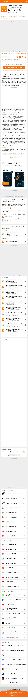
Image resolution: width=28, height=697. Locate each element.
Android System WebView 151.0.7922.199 (11, 618)
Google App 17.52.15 (10, 627)
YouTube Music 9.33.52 (11, 531)
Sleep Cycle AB (13, 12)
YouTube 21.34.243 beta (11, 563)
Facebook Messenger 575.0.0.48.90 (13, 599)
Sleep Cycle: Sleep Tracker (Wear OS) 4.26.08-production (14, 280)
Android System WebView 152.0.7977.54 (11, 609)
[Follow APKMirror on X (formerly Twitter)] (4, 452)
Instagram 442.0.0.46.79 (11, 553)
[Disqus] (14, 393)
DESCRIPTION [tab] (11, 53)
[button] (17, 57)
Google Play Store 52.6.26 (11, 517)
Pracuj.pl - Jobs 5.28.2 (10, 673)
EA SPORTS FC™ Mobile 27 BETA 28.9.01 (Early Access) (13, 595)
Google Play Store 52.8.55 (11, 526)
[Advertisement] (14, 36)
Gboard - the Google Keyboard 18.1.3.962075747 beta (12, 632)
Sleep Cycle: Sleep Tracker (11, 241)
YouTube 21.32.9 (9, 581)
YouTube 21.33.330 (10, 604)
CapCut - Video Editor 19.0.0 (12, 503)
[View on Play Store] (20, 57)
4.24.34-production (7, 216)
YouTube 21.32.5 (9, 522)
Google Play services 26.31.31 (12, 572)
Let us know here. (17, 689)
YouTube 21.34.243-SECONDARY (13, 577)
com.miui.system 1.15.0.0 (11, 558)
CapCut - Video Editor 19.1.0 (12, 498)
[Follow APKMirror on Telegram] (17, 452)
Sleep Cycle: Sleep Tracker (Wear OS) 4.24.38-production (14, 297)
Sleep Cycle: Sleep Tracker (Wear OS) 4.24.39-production (14, 291)
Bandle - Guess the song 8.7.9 (12, 669)
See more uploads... (14, 334)
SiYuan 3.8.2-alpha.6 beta (11, 655)
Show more (13, 157)
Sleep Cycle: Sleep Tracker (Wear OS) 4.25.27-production (14, 286)
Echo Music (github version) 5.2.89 (13, 508)
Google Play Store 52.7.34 (11, 512)
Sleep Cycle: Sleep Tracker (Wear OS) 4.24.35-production (14, 313)
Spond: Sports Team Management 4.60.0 (15, 650)
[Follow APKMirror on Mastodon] (10, 452)
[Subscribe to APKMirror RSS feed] (24, 452)
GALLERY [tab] (17, 53)
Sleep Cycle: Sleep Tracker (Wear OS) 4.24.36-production (14, 308)
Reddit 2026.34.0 (9, 567)
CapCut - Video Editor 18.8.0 (12, 494)
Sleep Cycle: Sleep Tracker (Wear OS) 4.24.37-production (14, 302)
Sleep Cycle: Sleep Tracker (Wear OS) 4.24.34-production (14, 319)
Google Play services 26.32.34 (12, 586)
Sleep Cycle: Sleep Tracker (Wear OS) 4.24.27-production (14, 330)
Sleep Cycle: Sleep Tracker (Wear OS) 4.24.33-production (14, 324)
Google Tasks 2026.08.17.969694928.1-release (16, 659)
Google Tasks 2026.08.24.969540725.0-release (16, 664)
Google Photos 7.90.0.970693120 (13, 613)
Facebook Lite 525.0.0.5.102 (12, 637)
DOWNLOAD (23, 53)
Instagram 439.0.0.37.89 (11, 536)
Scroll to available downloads (15, 67)
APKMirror (5, 1)
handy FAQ (4, 205)
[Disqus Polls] (14, 358)
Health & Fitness (6, 57)
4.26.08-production (18, 165)
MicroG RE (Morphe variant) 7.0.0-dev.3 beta (15, 645)
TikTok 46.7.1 (8, 623)
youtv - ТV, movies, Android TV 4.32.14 (14, 678)
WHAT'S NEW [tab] (4, 53)
